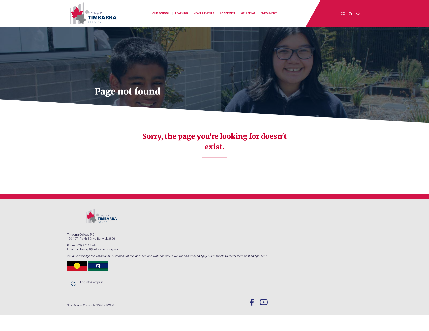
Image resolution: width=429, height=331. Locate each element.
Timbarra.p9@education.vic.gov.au (97, 249)
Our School (160, 13)
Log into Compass (92, 282)
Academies (227, 13)
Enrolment (269, 13)
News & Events (204, 13)
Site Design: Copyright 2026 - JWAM (90, 305)
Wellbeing (248, 13)
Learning (181, 13)
